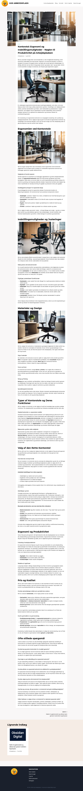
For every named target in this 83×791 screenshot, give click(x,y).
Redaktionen (21, 56)
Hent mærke (68, 3)
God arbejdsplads (49, 3)
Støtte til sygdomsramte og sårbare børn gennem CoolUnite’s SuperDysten (56, 714)
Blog (56, 3)
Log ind (31, 776)
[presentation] (17, 735)
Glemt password (33, 778)
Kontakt (61, 3)
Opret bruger (77, 3)
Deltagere (31, 780)
